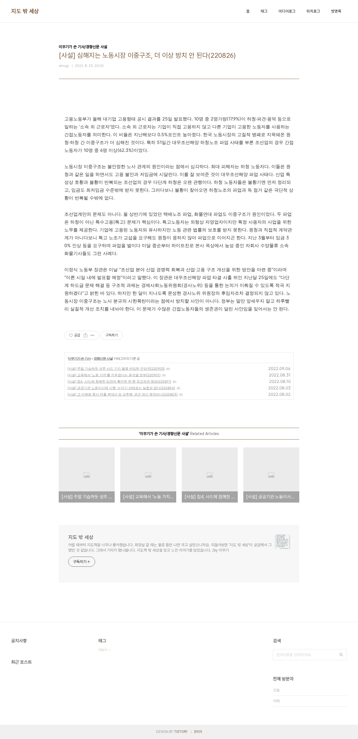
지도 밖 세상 (25, 11)
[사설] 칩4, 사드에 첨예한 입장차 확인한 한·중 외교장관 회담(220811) (119, 381)
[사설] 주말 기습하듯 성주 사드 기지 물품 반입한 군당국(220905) (116, 368)
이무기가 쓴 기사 (79, 358)
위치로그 (313, 11)
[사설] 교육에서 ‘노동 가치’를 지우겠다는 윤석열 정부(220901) (114, 375)
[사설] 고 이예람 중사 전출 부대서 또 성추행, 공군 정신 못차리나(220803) (122, 394)
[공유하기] (85, 335)
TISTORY (181, 732)
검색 (341, 654)
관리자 (198, 732)
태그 (264, 11)
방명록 (336, 11)
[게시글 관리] (92, 335)
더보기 (102, 650)
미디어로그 (287, 11)
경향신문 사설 (103, 358)
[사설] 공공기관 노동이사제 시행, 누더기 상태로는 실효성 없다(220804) (121, 388)
